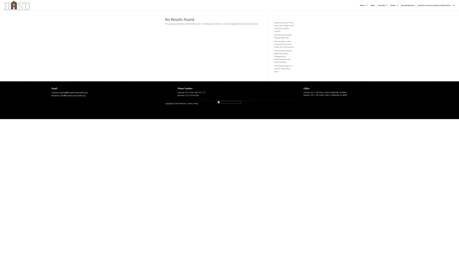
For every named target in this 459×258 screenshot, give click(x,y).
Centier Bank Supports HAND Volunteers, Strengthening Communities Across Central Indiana (283, 56)
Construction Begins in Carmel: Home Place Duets (283, 69)
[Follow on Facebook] (285, 103)
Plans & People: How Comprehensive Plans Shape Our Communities (284, 44)
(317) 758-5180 (191, 92)
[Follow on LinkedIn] (291, 103)
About (362, 5)
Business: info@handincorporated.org (69, 96)
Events (393, 5)
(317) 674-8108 (192, 95)
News (372, 5)
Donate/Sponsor (408, 5)
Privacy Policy (193, 103)
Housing (381, 5)
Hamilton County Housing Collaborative (434, 5)
